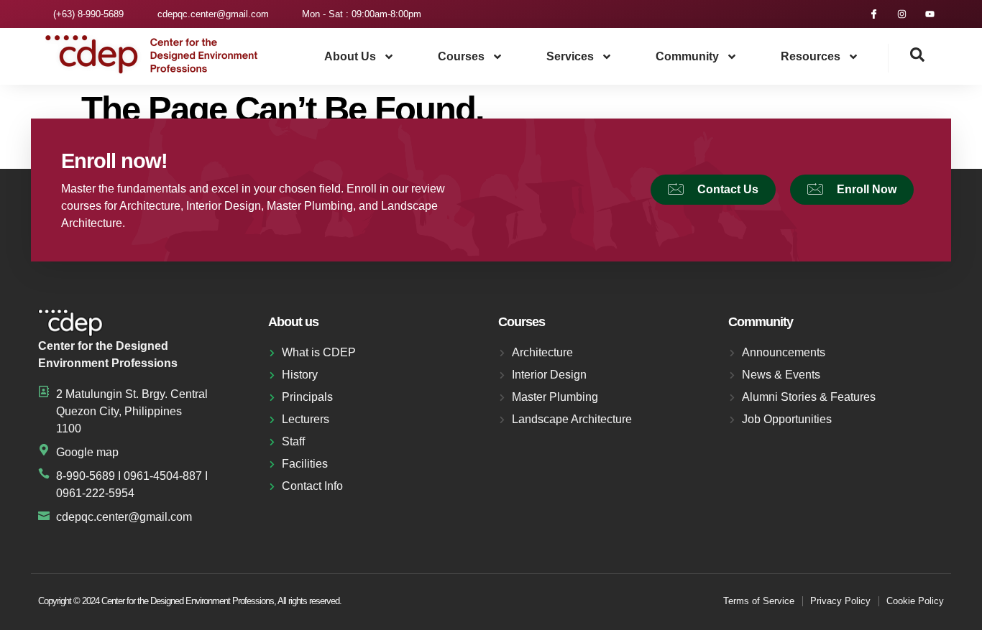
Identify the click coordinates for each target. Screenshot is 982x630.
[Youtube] (930, 14)
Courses (461, 56)
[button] (906, 58)
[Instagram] (902, 14)
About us (350, 56)
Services (570, 56)
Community (687, 56)
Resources (810, 56)
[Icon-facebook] (874, 14)
